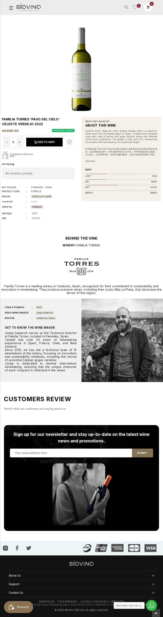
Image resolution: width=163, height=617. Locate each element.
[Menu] (11, 7)
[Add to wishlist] (70, 142)
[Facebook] (17, 548)
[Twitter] (28, 547)
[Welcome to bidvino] (29, 7)
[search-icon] (126, 7)
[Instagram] (5, 548)
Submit (142, 452)
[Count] (148, 7)
